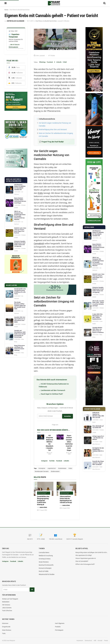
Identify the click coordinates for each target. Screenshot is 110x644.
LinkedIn (59, 62)
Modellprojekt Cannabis (41, 471)
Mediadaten (5, 602)
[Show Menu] (6, 3)
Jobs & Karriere (6, 607)
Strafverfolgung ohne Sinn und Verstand (53, 129)
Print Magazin (59, 630)
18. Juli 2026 (50, 453)
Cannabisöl (39, 243)
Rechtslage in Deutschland (42, 493)
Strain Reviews (44, 562)
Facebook (50, 62)
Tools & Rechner (7, 610)
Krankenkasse (62, 468)
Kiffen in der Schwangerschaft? (85, 564)
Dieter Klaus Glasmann (15, 21)
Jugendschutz (51, 468)
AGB (95, 640)
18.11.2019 (30, 21)
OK (32, 589)
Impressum (80, 640)
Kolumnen (5, 623)
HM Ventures (6, 605)
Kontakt (100, 640)
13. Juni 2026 (69, 453)
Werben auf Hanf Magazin (10, 599)
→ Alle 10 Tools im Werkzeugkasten (14, 46)
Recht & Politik (43, 571)
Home (6, 10)
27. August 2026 (42, 510)
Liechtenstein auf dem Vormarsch (53, 390)
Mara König (43, 507)
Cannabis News (44, 552)
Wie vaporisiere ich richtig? (84, 555)
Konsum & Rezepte (45, 568)
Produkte (57, 626)
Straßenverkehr (55, 471)
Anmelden (67, 416)
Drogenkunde (6, 626)
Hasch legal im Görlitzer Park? (52, 394)
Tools (3, 633)
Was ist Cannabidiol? (82, 561)
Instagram (44, 461)
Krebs (40, 193)
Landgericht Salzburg (43, 323)
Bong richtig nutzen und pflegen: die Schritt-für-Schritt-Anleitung (92, 552)
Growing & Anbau (44, 559)
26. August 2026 (65, 508)
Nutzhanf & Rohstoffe (46, 565)
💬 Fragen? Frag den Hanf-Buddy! (51, 142)
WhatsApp (42, 62)
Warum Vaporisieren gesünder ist (86, 558)
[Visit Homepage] (54, 3)
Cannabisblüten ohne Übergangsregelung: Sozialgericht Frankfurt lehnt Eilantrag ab (43, 500)
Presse (106, 640)
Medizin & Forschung (46, 555)
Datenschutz (88, 640)
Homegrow (42, 468)
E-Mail (65, 62)
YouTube (51, 461)
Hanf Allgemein (59, 623)
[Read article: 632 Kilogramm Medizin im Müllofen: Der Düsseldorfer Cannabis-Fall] (40, 437)
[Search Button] (104, 3)
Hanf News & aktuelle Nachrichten (20, 10)
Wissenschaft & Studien (46, 574)
